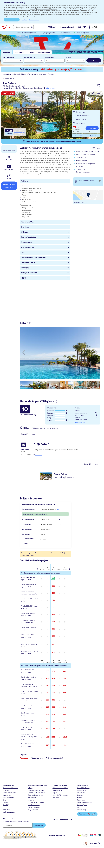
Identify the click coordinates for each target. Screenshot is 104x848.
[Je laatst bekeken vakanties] (79, 27)
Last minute (7, 795)
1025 (47, 714)
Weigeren (24, 20)
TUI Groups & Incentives (10, 788)
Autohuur (31, 800)
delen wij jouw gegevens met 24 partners (43, 9)
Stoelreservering (57, 790)
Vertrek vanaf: (29, 538)
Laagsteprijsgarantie (48, 33)
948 (53, 685)
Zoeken (93, 60)
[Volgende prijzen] (69, 567)
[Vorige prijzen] (37, 567)
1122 (64, 745)
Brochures (6, 790)
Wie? (69, 57)
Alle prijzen (92, 128)
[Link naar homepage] (6, 27)
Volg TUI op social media (62, 819)
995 (47, 700)
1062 (47, 728)
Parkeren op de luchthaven (36, 802)
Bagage (55, 793)
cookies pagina (8, 14)
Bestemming (31, 57)
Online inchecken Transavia (36, 790)
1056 (53, 728)
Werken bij (83, 814)
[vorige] (24, 352)
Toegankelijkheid (82, 805)
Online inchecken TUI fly (60, 788)
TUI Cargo (56, 797)
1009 (53, 721)
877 (53, 622)
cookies (30, 5)
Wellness (24, 232)
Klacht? (79, 807)
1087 (47, 737)
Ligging (23, 277)
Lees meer (38, 455)
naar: (26, 543)
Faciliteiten (25, 181)
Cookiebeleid (81, 800)
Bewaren (80, 136)
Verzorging (25, 267)
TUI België (6, 805)
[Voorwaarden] (95, 835)
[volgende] (96, 352)
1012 (53, 714)
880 (53, 629)
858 (53, 607)
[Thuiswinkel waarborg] (83, 835)
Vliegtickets (19, 52)
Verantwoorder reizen (9, 793)
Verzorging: (28, 529)
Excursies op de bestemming (36, 793)
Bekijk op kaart (50, 88)
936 (47, 678)
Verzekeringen (32, 797)
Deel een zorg (81, 810)
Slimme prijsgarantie (82, 33)
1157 (47, 745)
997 (47, 707)
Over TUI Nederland (83, 788)
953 (47, 685)
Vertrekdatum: (29, 519)
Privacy (79, 797)
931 (53, 678)
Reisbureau (6, 809)
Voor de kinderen (27, 247)
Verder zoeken (9, 78)
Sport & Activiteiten (28, 237)
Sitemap (5, 802)
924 (53, 636)
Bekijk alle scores (79, 422)
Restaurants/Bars (27, 222)
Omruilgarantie (65, 33)
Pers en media (81, 790)
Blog (4, 800)
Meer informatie (34, 20)
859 (53, 614)
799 (53, 586)
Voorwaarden (81, 793)
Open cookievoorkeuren (84, 802)
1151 (53, 745)
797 (53, 578)
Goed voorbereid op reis (35, 795)
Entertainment (26, 242)
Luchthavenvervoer (34, 805)
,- (76, 128)
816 (53, 593)
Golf (22, 252)
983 (64, 714)
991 (53, 707)
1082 (53, 737)
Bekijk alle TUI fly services (60, 795)
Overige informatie (28, 262)
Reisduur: (27, 524)
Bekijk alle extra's (33, 810)
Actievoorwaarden (8, 797)
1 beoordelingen (19, 132)
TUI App (30, 788)
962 (64, 707)
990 (53, 700)
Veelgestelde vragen (9, 812)
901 (64, 678)
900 (65, 671)
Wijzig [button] (59, 509)
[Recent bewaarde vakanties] (84, 27)
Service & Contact (56, 835)
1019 (53, 652)
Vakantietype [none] (10, 57)
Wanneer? (50, 57)
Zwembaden (25, 227)
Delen (94, 136)
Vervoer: (27, 534)
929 (53, 671)
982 (64, 721)
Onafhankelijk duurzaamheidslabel (33, 257)
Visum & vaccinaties (34, 807)
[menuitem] (95, 27)
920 (64, 685)
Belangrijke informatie (29, 272)
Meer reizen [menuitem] (45, 52)
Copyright (80, 795)
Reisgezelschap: (29, 509)
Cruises (31, 52)
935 (47, 671)
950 (53, 644)
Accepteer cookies (12, 20)
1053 (65, 737)
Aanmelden (39, 825)
